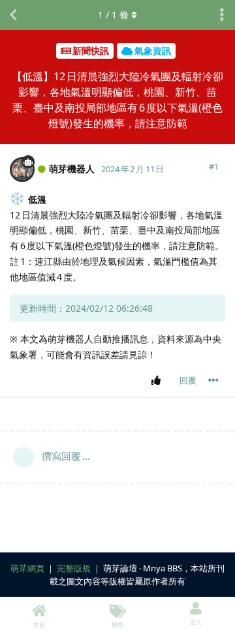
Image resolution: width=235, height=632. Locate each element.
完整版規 (74, 568)
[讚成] (158, 381)
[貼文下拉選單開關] (213, 380)
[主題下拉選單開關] (222, 15)
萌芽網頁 (27, 568)
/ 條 (113, 14)
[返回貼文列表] (13, 15)
